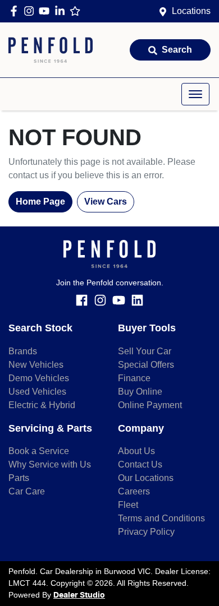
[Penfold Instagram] (31, 11)
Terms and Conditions (161, 518)
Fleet (128, 505)
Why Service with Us (49, 464)
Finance (134, 378)
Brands (22, 351)
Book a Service (38, 451)
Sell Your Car (144, 351)
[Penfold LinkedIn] (62, 11)
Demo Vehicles (38, 378)
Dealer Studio (79, 595)
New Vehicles (35, 364)
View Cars (105, 201)
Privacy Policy (146, 531)
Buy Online (140, 391)
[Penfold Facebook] (16, 11)
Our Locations (146, 478)
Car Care (26, 491)
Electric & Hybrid (41, 405)
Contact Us (140, 464)
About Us (136, 451)
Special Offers (146, 364)
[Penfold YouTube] (46, 11)
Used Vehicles (37, 391)
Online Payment (150, 405)
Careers (134, 491)
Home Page (40, 201)
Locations (191, 11)
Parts (18, 478)
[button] (195, 94)
